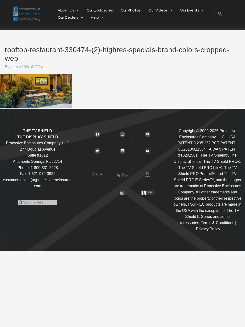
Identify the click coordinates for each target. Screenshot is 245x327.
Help (95, 17)
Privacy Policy (208, 229)
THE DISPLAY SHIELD (37, 137)
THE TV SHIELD (37, 131)
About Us (66, 10)
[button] (76, 10)
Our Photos (131, 10)
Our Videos (158, 10)
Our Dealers (68, 17)
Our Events (189, 10)
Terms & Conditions (217, 223)
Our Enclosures (100, 10)
